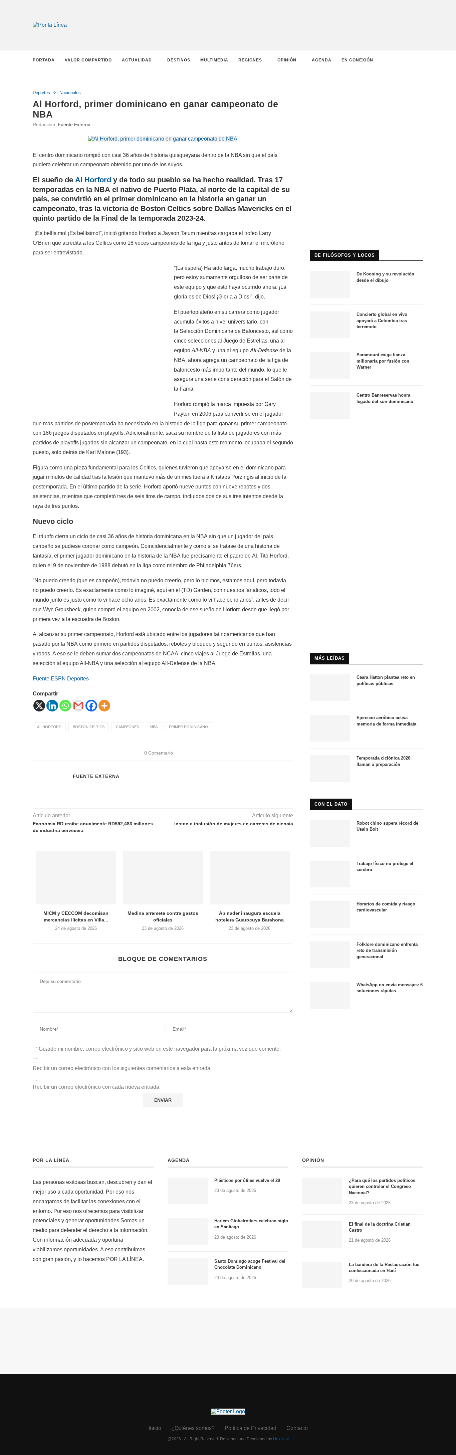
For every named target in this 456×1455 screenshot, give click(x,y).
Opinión (286, 60)
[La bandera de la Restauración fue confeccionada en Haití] (322, 1275)
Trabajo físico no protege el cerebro (385, 866)
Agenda (321, 60)
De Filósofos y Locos (344, 255)
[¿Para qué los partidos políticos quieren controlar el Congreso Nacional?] (322, 1191)
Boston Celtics (88, 727)
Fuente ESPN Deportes (61, 678)
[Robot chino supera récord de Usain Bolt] (330, 833)
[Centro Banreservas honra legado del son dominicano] (330, 405)
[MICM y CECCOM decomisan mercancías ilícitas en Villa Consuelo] (76, 877)
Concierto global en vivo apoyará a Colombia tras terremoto (382, 320)
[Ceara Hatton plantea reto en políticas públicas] (330, 687)
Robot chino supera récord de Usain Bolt (387, 826)
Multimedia (214, 60)
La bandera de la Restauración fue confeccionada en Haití (384, 1267)
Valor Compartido (88, 60)
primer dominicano (188, 727)
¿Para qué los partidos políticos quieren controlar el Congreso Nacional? (382, 1186)
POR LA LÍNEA (51, 1160)
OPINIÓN (313, 1160)
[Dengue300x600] (366, 438)
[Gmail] (78, 705)
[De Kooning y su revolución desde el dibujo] (330, 284)
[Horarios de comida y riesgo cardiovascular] (330, 914)
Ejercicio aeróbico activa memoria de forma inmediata (386, 720)
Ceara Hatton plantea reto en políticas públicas (386, 680)
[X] (39, 705)
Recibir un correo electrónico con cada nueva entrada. (97, 1087)
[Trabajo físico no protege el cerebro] (330, 874)
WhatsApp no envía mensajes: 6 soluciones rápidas (390, 987)
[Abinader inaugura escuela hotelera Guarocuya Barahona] (250, 877)
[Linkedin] (52, 705)
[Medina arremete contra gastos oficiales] (163, 877)
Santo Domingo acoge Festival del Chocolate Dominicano (249, 1264)
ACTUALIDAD (137, 60)
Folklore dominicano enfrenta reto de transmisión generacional (387, 950)
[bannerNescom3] (294, 13)
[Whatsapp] (65, 705)
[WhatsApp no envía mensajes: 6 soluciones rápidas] (330, 995)
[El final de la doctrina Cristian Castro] (322, 1234)
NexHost (281, 1439)
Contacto (297, 1428)
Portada (44, 60)
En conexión (357, 60)
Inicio (155, 1428)
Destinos (178, 60)
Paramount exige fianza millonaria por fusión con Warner (383, 360)
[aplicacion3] (366, 93)
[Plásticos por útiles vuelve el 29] (188, 1191)
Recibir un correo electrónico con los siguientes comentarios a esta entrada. (122, 1068)
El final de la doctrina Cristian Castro (380, 1227)
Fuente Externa (74, 124)
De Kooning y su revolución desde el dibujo (385, 276)
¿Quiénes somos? (193, 1428)
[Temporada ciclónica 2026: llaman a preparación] (330, 768)
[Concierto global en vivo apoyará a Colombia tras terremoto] (330, 324)
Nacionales (70, 92)
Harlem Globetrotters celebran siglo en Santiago (251, 1223)
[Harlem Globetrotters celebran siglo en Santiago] (188, 1231)
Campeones (127, 727)
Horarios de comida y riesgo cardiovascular (386, 906)
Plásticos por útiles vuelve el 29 (247, 1180)
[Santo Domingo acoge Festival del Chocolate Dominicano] (188, 1271)
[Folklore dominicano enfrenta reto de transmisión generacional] (330, 955)
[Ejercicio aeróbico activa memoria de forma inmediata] (330, 728)
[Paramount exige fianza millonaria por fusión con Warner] (330, 365)
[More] (104, 705)
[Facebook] (91, 705)
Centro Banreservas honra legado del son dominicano (385, 398)
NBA (154, 727)
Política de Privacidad (250, 1428)
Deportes (41, 92)
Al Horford (93, 180)
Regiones (250, 60)
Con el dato (331, 804)
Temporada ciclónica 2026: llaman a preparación (384, 761)
